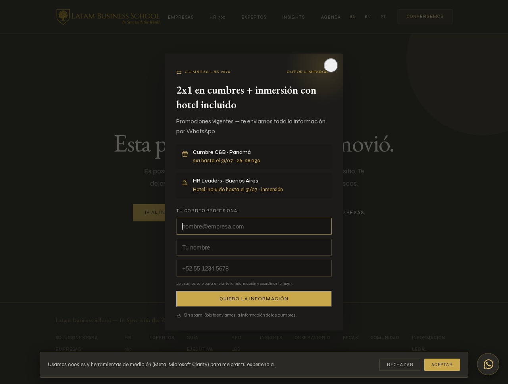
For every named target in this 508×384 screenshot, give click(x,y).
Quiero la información (254, 298)
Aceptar (442, 364)
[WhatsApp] (488, 364)
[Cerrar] (331, 65)
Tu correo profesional (208, 210)
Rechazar (400, 364)
